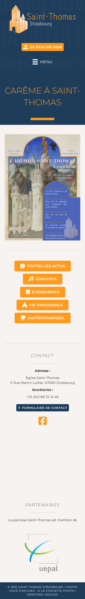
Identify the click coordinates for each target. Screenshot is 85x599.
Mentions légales (42, 594)
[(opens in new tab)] (42, 553)
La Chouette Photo (57, 590)
